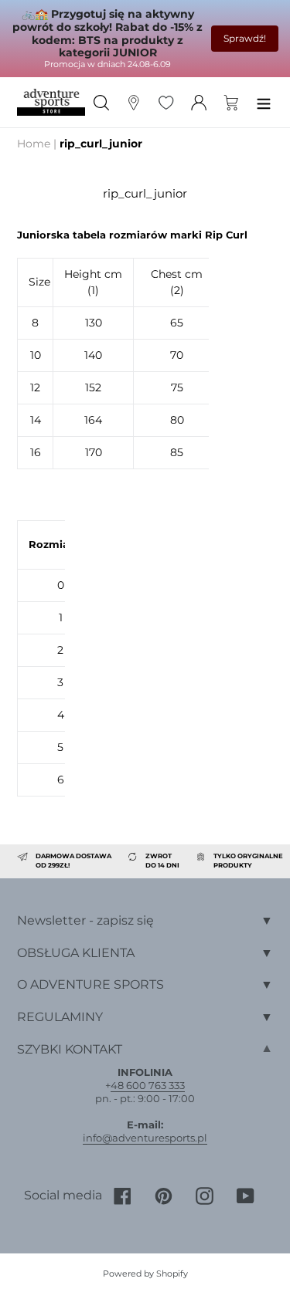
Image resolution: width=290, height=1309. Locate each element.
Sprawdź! (244, 38)
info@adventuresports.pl (145, 1137)
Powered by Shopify (145, 1273)
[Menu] (263, 102)
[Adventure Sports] (51, 102)
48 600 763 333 (148, 1085)
